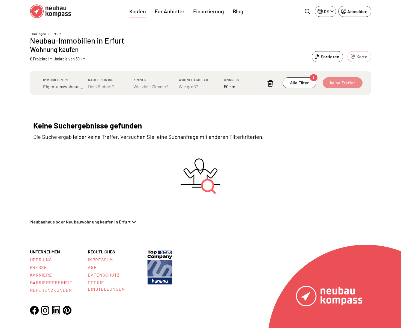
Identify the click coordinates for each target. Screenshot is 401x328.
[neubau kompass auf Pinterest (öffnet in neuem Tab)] (67, 310)
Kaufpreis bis (100, 80)
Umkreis (231, 80)
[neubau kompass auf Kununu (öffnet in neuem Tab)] (160, 266)
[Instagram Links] (45, 310)
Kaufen (137, 11)
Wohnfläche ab (193, 80)
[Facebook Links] (34, 310)
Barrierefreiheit (51, 282)
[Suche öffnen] (307, 11)
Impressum (100, 259)
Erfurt (56, 34)
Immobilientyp (56, 80)
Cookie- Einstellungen (106, 286)
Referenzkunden (51, 290)
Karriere (41, 274)
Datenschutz (104, 274)
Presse (38, 267)
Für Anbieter (169, 11)
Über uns (41, 259)
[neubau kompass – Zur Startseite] (50, 11)
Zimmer (139, 80)
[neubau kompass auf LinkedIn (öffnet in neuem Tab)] (56, 310)
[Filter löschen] (270, 83)
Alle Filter (302, 81)
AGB (92, 267)
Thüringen (38, 34)
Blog (238, 11)
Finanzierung (208, 11)
